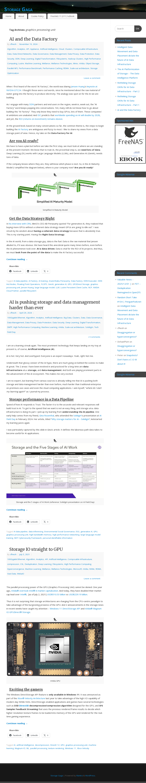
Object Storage (92, 63)
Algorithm (11, 49)
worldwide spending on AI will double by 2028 (77, 115)
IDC (39, 115)
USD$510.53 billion (56, 594)
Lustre (21, 63)
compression (13, 564)
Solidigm (89, 327)
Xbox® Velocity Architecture (31, 698)
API (27, 49)
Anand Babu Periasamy (59, 281)
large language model (45, 287)
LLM (57, 287)
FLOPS (44, 284)
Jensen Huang (78, 86)
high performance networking (66, 534)
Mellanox (46, 63)
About (21, 16)
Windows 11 (70, 748)
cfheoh (13, 44)
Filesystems (61, 58)
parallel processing (38, 748)
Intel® (23, 594)
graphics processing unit (17, 534)
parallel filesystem (28, 290)
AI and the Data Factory (33, 39)
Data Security (58, 322)
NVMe (92, 569)
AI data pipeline (21, 281)
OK (136, 28)
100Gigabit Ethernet (16, 317)
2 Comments (94, 337)
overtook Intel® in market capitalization (38, 590)
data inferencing (36, 531)
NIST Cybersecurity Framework (28, 538)
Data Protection (87, 54)
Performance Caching (52, 68)
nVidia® (15, 590)
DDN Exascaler (90, 281)
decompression (42, 745)
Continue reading (17, 259)
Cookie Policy (37, 16)
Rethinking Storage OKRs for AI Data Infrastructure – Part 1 (128, 100)
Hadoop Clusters (75, 58)
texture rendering (56, 748)
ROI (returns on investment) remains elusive (40, 118)
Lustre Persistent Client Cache (74, 287)
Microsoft (77, 569)
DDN (17, 58)
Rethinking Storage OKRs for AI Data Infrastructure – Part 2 (128, 87)
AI (14, 745)
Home (8, 16)
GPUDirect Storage (81, 284)
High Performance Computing (26, 327)
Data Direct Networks (22, 54)
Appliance (34, 49)
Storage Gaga (18, 9)
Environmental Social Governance (59, 531)
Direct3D (24, 705)
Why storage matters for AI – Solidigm (70, 419)
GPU (70, 284)
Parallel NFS (12, 68)
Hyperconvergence (15, 569)
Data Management (58, 54)
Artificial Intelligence (49, 49)
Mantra (79, 775)
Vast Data (11, 573)
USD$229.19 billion (78, 594)
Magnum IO (20, 748)
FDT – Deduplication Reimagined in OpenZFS (129, 288)
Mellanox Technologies (61, 63)
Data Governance (41, 54)
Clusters (68, 49)
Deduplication (31, 564)
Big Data (67, 317)
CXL (22, 564)
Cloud (61, 49)
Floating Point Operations (28, 284)
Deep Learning (27, 58)
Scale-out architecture (79, 68)
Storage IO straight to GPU (36, 549)
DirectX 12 (54, 745)
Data (9, 54)
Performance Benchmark (30, 68)
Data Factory (77, 281)
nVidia (82, 63)
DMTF (9, 327)
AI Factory (23, 129)
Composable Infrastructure (86, 49)
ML (28, 748)
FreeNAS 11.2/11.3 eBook (62, 16)
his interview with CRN (20, 223)
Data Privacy (73, 54)
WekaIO (20, 573)
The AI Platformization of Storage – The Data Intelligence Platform (128, 73)
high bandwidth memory (40, 534)
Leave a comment (92, 78)
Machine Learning (33, 63)
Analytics (21, 49)
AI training (43, 281)
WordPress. (90, 775)
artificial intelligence (25, 745)
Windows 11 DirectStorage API (65, 608)
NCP (90, 287)
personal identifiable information (57, 538)
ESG (77, 531)
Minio (75, 63)
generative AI (61, 284)
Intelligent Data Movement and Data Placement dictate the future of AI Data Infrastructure (128, 56)
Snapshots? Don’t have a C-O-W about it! (127, 359)
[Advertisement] (128, 221)
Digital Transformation (45, 58)
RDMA (66, 68)
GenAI (51, 284)
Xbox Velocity (83, 748)
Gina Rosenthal (46, 415)
